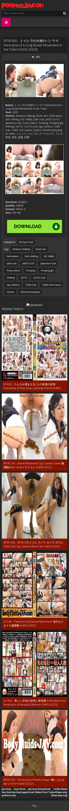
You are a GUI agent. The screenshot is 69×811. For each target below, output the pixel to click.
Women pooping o (30, 291)
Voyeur (10, 291)
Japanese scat (48, 263)
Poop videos (13, 270)
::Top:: (34, 805)
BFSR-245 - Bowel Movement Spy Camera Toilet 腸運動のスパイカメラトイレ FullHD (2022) (34, 465)
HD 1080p (48, 256)
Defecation (12, 256)
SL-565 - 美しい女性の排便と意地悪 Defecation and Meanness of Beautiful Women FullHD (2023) (34, 702)
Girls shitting (31, 256)
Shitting (10, 277)
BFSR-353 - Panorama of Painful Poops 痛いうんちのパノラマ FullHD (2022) (34, 781)
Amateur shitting (21, 249)
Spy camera (12, 284)
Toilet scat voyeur (51, 284)
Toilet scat (30, 284)
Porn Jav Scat (26, 242)
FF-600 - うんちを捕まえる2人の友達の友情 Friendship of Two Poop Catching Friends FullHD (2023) (32, 386)
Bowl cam (40, 249)
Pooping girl (47, 270)
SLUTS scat (39, 277)
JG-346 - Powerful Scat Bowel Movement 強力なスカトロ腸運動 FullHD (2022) (34, 623)
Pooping (30, 270)
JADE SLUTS (28, 263)
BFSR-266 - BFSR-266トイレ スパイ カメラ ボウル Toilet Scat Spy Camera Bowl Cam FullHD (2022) (33, 544)
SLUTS (23, 277)
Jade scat (11, 263)
